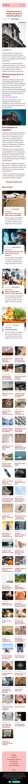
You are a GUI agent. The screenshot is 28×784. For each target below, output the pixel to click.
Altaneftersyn (22, 22)
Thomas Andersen (16, 247)
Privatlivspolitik (16, 781)
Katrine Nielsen (15, 287)
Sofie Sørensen (15, 209)
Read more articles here (14, 182)
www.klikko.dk (15, 765)
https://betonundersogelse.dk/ (10, 97)
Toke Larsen (16, 325)
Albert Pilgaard (15, 19)
